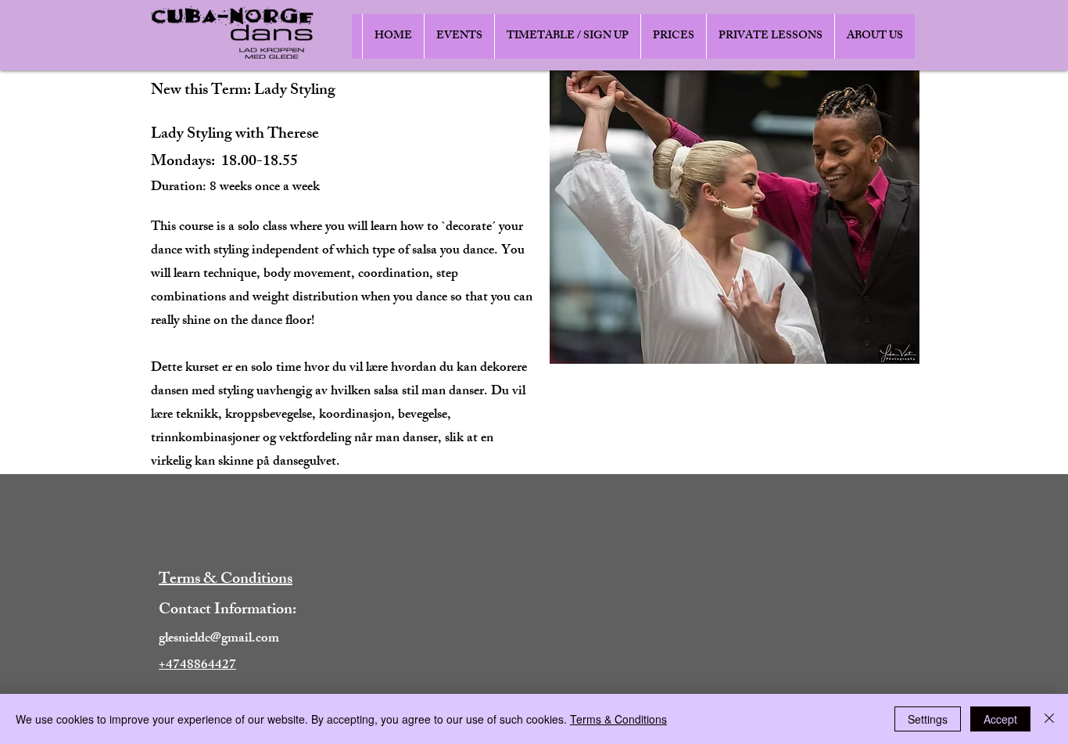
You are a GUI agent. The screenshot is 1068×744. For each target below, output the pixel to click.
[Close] (1049, 718)
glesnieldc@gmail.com (219, 639)
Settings (928, 719)
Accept (1000, 719)
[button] (459, 36)
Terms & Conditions (618, 719)
